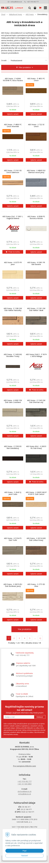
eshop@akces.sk (16, 2)
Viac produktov (24, 629)
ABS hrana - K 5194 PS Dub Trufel (13, 539)
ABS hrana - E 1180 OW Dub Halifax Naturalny (13, 309)
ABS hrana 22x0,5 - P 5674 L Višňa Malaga (36, 355)
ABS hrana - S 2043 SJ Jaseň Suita (12, 493)
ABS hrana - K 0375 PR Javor (13, 263)
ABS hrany (30, 14)
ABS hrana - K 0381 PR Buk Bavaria (36, 263)
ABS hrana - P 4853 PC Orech (36, 79)
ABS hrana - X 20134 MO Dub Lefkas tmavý (36, 539)
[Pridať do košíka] (12, 252)
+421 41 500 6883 (25, 784)
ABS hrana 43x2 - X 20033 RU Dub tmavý (36, 447)
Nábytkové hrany (15, 14)
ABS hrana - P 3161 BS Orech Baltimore (13, 171)
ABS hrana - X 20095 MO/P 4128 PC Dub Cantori (36, 493)
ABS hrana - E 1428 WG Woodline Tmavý (13, 355)
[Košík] (40, 7)
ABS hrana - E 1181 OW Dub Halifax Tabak (36, 309)
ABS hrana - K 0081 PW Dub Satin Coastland (13, 401)
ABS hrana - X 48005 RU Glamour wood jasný (36, 171)
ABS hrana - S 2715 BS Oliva (36, 585)
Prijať (25, 851)
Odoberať (40, 717)
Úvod (3, 14)
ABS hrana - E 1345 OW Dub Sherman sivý (36, 401)
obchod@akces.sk (24, 791)
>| (40, 638)
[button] (29, 7)
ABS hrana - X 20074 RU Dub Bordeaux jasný (13, 585)
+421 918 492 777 (33, 2)
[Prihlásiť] (35, 7)
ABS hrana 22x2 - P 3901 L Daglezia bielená (12, 217)
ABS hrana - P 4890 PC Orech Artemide (13, 125)
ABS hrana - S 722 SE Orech (36, 125)
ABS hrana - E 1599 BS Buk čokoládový (13, 447)
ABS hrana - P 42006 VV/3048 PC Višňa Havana (13, 79)
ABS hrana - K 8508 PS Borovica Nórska (36, 217)
